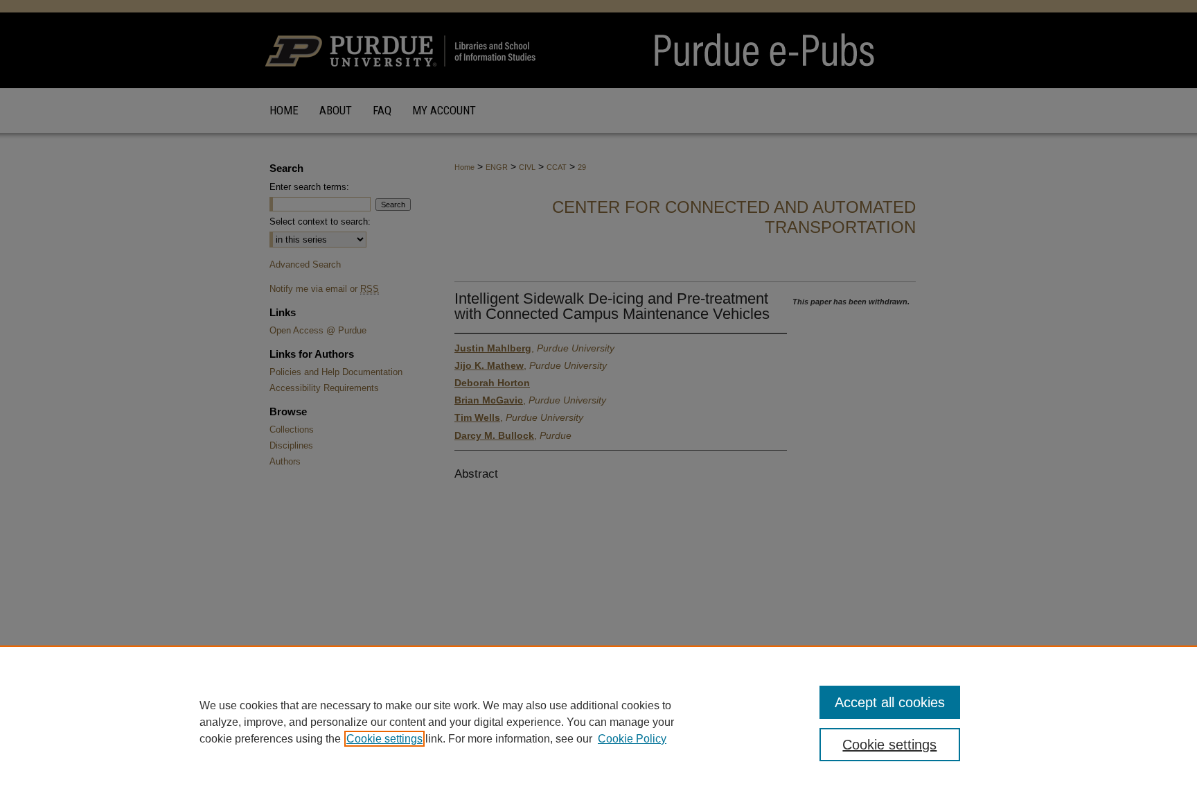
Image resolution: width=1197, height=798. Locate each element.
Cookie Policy (632, 739)
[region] (598, 721)
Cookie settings (384, 739)
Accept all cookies (890, 702)
